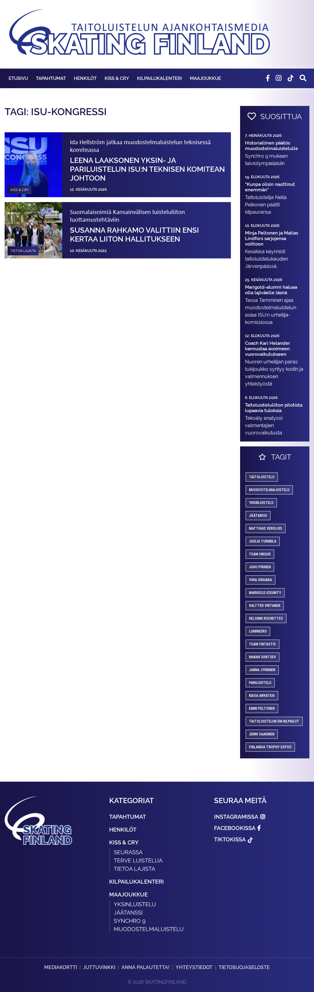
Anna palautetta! (145, 967)
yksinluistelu (261, 503)
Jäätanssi (258, 515)
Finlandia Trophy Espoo (270, 747)
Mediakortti (60, 967)
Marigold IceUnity (265, 593)
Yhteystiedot (194, 967)
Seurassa (128, 852)
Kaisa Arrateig (262, 695)
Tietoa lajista (134, 869)
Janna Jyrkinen (262, 670)
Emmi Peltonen (262, 708)
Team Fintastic (262, 644)
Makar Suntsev (262, 657)
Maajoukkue (205, 78)
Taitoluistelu (261, 477)
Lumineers (258, 631)
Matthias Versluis (265, 528)
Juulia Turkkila (262, 541)
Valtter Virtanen (264, 605)
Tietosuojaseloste (244, 967)
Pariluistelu (260, 683)
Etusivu (18, 78)
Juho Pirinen (260, 567)
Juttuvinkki (99, 967)
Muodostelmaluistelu (269, 490)
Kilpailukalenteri (159, 78)
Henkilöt (85, 78)
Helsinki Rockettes (266, 618)
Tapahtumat (51, 78)
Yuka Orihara (260, 580)
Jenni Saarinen (261, 734)
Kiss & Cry (117, 78)
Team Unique (260, 554)
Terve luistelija (138, 860)
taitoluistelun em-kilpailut (274, 721)
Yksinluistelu (135, 904)
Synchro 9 (130, 921)
